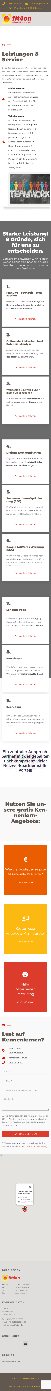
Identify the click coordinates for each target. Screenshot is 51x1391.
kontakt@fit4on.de (15, 1325)
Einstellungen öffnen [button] (11, 1361)
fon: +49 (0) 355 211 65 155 (12, 1319)
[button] (25, 319)
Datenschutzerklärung (36, 1146)
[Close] (29, 1186)
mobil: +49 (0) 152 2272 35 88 (14, 1322)
